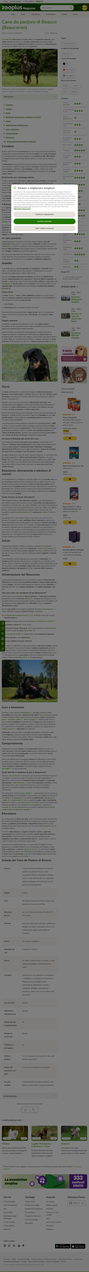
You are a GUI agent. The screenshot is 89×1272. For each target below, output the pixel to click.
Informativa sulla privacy (22, 208)
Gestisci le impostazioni (45, 214)
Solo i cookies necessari (44, 228)
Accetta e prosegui (44, 221)
